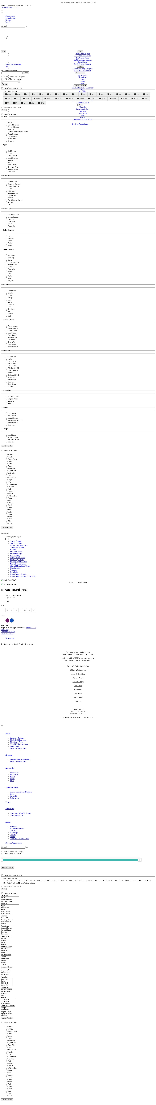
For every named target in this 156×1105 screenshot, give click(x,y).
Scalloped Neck (13, 375)
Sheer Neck (12, 380)
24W (81, 98)
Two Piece (11, 172)
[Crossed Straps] (6, 930)
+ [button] (7, 539)
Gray (10, 519)
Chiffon (10, 293)
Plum (10, 498)
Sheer (10, 224)
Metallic (11, 238)
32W (125, 98)
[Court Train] (6, 975)
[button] (80, 51)
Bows (10, 260)
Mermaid (11, 401)
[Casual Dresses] (10, 900)
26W (92, 98)
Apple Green (12, 459)
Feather (10, 267)
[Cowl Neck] (6, 979)
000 (9, 94)
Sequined (11, 309)
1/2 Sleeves (12, 413)
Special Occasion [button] (11, 787)
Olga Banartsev (15, 568)
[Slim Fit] (6, 995)
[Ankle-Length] (6, 969)
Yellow (10, 455)
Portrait (10, 373)
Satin (9, 307)
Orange (10, 503)
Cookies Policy (78, 682)
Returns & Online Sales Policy (78, 666)
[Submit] (27, 26)
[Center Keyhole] (8, 922)
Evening (11, 129)
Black (10, 516)
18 (102, 94)
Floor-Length (12, 335)
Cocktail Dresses (14, 127)
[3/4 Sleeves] (8, 1002)
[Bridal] (10, 898)
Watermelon (12, 496)
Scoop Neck (12, 377)
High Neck (12, 361)
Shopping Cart (10, 18)
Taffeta (10, 314)
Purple (10, 480)
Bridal (10, 123)
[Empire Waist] (6, 991)
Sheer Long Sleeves (15, 420)
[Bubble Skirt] (8, 918)
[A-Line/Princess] (6, 989)
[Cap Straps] (7, 1010)
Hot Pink (11, 491)
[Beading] (6, 951)
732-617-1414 (31, 628)
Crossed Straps (13, 217)
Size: (2, 605)
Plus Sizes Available (15, 200)
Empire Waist (12, 399)
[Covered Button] (6, 928)
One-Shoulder (13, 370)
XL (32, 103)
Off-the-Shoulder (14, 368)
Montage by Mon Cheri (18, 562)
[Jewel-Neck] (6, 985)
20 (111, 94)
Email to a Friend (7, 634)
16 (93, 94)
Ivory (10, 507)
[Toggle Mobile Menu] (2, 725)
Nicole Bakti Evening (18, 564)
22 (120, 94)
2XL (42, 103)
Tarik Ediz (14, 572)
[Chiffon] (5, 961)
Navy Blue (12, 477)
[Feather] (5, 963)
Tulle (9, 316)
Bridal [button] (7, 733)
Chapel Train (12, 331)
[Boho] (6, 910)
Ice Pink (11, 487)
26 (138, 94)
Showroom (78, 690)
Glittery (10, 236)
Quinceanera (12, 136)
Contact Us (78, 693)
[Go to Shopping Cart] (2, 10)
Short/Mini (12, 340)
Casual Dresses (13, 125)
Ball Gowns (12, 151)
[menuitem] (80, 16)
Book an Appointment (13, 843)
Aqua (10, 466)
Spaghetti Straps (13, 440)
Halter (10, 359)
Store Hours (78, 686)
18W (49, 98)
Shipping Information (78, 670)
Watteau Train (13, 347)
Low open (11, 221)
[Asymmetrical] (6, 971)
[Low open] (6, 934)
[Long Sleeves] (8, 1004)
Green (10, 461)
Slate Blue (11, 473)
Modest (10, 160)
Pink (9, 489)
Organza (11, 304)
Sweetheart (12, 384)
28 (147, 94)
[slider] (140, 860)
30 (8, 98)
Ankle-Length (13, 326)
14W (27, 98)
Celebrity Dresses (14, 184)
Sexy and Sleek (13, 167)
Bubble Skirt (12, 182)
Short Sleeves (13, 423)
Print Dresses (12, 165)
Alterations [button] (9, 809)
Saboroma (13, 570)
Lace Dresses (12, 156)
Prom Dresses (13, 134)
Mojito (10, 457)
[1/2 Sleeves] (8, 1000)
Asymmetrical (13, 328)
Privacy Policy (78, 678)
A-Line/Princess (13, 397)
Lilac (10, 482)
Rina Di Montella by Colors (20, 566)
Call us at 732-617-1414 (9, 7)
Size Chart (4, 630)
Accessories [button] (9, 768)
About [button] (7, 822)
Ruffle (10, 276)
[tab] (80, 556)
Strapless (11, 382)
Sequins (10, 281)
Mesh (10, 302)
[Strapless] (7, 1016)
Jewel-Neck (12, 363)
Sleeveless (11, 425)
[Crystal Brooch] (6, 954)
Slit (9, 205)
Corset (10, 189)
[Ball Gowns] (6, 908)
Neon (10, 241)
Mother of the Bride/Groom (18, 132)
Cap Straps (12, 435)
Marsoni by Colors (17, 560)
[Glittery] (4, 938)
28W (103, 98)
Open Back (12, 195)
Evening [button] (8, 755)
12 (75, 94)
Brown (10, 514)
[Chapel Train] (6, 973)
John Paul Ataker (16, 551)
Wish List (78, 701)
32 (17, 98)
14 (84, 94)
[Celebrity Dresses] (8, 920)
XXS (136, 98)
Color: (3, 615)
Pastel (10, 245)
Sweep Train (12, 342)
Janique (13, 549)
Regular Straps (13, 437)
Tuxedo (8, 802)
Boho (10, 153)
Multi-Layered (13, 193)
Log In (7, 22)
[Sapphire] (12, 620)
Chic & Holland (16, 543)
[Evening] (10, 903)
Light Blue (12, 471)
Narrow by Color (11, 450)
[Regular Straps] (7, 1012)
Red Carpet (12, 139)
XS (146, 98)
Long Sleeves (13, 418)
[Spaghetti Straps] (7, 1014)
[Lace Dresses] (6, 912)
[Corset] (8, 924)
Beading (11, 258)
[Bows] (6, 952)
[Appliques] (6, 949)
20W (60, 98)
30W (114, 98)
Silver (10, 521)
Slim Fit (10, 403)
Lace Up (11, 219)
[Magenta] (7, 620)
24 (129, 94)
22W (71, 98)
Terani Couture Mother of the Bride (23, 576)
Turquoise (11, 468)
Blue (9, 475)
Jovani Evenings (16, 554)
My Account (10, 16)
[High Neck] (6, 983)
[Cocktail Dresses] (10, 901)
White (10, 523)
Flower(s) (11, 269)
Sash (9, 278)
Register (8, 20)
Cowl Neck (12, 357)
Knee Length (12, 337)
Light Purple (12, 484)
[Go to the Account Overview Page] (2, 12)
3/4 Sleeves (12, 416)
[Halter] (6, 981)
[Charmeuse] (5, 959)
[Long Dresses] (6, 914)
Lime (10, 464)
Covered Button (13, 215)
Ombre (10, 243)
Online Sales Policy (8, 632)
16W (38, 98)
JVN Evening (15, 556)
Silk (9, 311)
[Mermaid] (6, 993)
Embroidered (12, 264)
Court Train (12, 333)
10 (66, 94)
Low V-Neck (12, 366)
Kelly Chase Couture (17, 558)
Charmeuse (12, 291)
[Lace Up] (6, 932)
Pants (10, 162)
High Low (11, 191)
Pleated (10, 198)
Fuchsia (10, 494)
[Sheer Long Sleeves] (8, 1005)
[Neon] (4, 942)
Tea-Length (12, 344)
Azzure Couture (16, 541)
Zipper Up (11, 226)
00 (18, 94)
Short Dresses (13, 169)
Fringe (10, 271)
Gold (10, 512)
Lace (9, 274)
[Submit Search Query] (27, 847)
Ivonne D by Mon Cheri (19, 545)
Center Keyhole (13, 186)
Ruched (10, 202)
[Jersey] (5, 965)
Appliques (11, 255)
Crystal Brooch (13, 262)
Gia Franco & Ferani (17, 547)
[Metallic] (4, 940)
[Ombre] (4, 944)
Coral (10, 505)
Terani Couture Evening (18, 574)
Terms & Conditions (78, 674)
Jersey (10, 298)
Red (9, 500)
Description (9, 638)
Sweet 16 (11, 141)
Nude (10, 510)
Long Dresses (13, 158)
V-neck (10, 386)
